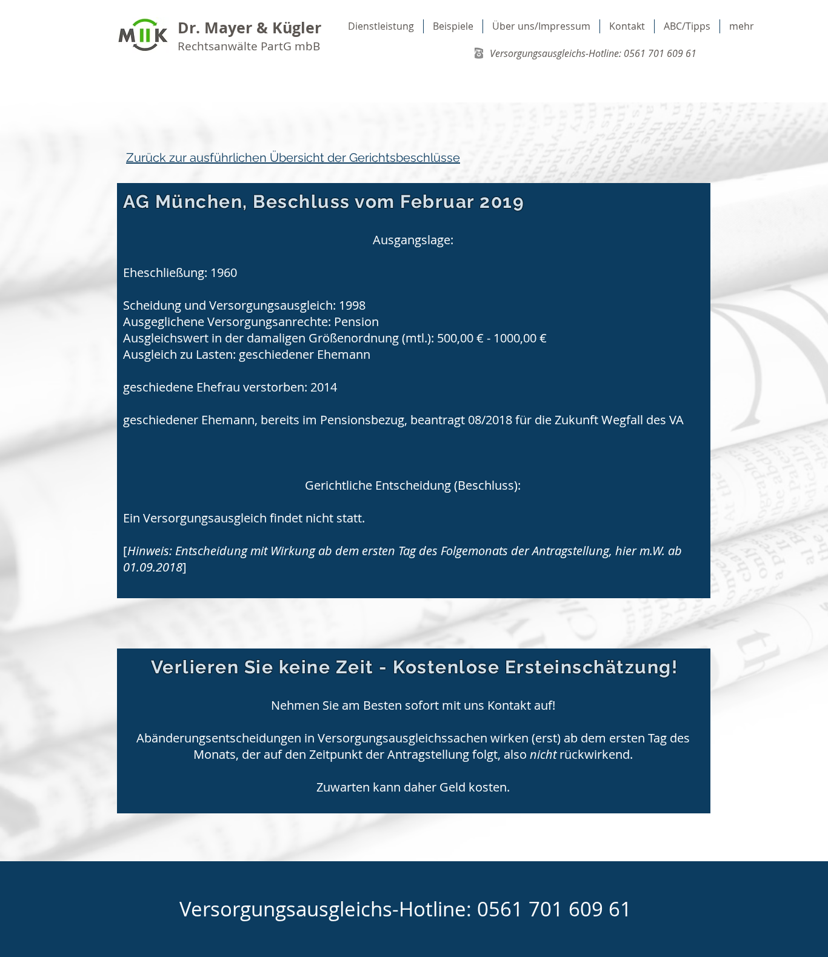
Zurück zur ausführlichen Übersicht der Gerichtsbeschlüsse (293, 157)
